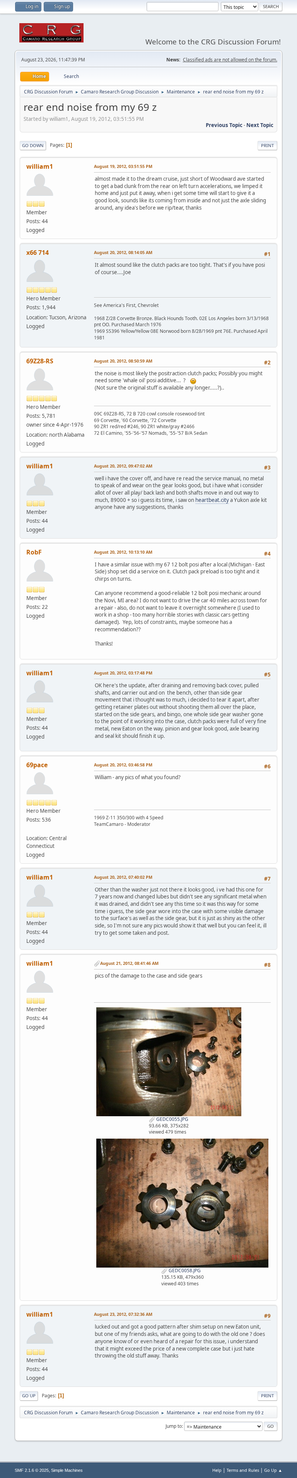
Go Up (29, 1395)
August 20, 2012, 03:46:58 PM (123, 765)
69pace (37, 765)
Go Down (33, 145)
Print (267, 145)
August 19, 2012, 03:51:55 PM (123, 166)
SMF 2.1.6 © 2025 (32, 1470)
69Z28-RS (39, 361)
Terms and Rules (243, 1470)
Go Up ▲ (273, 1470)
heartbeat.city (212, 500)
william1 (39, 166)
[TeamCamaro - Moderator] (29, 828)
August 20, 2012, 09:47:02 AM (123, 466)
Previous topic (224, 125)
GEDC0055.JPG (171, 1119)
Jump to (174, 1426)
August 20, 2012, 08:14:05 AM (123, 252)
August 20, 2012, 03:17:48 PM (123, 673)
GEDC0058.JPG (184, 1270)
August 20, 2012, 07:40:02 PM (123, 877)
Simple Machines (67, 1470)
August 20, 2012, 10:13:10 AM (123, 552)
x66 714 (37, 252)
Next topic (259, 125)
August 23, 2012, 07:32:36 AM (123, 1314)
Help (217, 1470)
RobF (34, 552)
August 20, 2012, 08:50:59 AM (123, 361)
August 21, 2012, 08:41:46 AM (129, 963)
